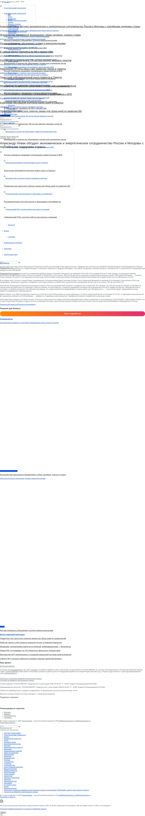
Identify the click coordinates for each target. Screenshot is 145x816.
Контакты (7, 712)
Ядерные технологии (11, 778)
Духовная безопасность (8, 471)
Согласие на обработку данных (35, 809)
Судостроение (9, 774)
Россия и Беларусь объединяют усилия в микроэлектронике (33, 43)
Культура (7, 746)
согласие (34, 670)
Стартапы (11, 237)
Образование (9, 754)
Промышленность (10, 770)
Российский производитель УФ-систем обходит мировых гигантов (35, 60)
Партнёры (7, 249)
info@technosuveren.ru (66, 721)
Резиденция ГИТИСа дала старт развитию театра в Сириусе (33, 68)
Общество (7, 756)
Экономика (8, 783)
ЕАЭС (2, 627)
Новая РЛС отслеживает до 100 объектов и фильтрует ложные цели (30, 651)
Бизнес (6, 231)
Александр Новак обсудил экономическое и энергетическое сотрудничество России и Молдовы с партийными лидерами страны (70, 26)
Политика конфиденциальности (11, 809)
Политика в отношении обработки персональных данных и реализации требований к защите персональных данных (46, 790)
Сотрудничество (10, 716)
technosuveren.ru (17, 670)
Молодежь (8, 749)
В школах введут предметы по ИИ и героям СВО (26, 51)
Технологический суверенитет (15, 735)
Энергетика (8, 776)
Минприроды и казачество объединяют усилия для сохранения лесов (38, 85)
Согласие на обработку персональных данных (17, 680)
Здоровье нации (10, 742)
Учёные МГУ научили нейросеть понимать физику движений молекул (31, 659)
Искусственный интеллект (13, 767)
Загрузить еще (5, 115)
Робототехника (9, 772)
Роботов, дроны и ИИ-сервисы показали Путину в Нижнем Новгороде (31, 643)
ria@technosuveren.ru (83, 721)
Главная (3, 136)
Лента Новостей (12, 136)
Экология (11, 225)
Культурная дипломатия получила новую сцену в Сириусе (31, 102)
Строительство (9, 765)
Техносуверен (27, 721)
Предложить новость (7, 723)
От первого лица (10, 785)
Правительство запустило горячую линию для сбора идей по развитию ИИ (41, 111)
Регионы (7, 760)
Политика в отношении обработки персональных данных (21, 679)
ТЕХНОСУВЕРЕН (12, 671)
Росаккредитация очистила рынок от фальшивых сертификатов (32, 202)
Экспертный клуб (10, 781)
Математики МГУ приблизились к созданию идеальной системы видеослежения (35, 655)
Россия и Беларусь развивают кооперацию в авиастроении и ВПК (36, 94)
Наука (6, 786)
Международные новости (13, 747)
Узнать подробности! (72, 313)
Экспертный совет (10, 254)
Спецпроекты (9, 762)
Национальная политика (13, 243)
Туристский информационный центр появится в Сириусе (31, 77)
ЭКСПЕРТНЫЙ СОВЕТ (12, 733)
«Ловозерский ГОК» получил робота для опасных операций (30, 217)
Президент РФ (9, 758)
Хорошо (3, 812)
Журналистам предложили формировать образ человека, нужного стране (40, 35)
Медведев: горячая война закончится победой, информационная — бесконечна (35, 647)
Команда (7, 714)
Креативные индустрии (12, 744)
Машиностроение (10, 769)
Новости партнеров (11, 753)
